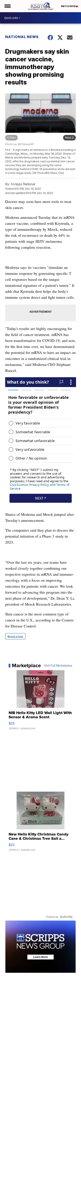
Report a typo (15, 636)
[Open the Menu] (7, 6)
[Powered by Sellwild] (66, 916)
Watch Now (68, 6)
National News (22, 37)
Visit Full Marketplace (58, 665)
